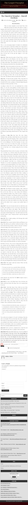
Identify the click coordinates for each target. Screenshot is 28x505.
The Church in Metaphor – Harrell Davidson (14, 17)
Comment (4, 369)
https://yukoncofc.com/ (21, 444)
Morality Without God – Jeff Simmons (8, 412)
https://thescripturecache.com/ (16, 429)
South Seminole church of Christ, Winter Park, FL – (11, 497)
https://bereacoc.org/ (21, 453)
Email (3, 385)
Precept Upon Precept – (6, 483)
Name (3, 383)
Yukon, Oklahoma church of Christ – (8, 491)
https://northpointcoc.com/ (6, 449)
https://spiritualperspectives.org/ (7, 435)
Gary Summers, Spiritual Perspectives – (9, 487)
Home (2, 463)
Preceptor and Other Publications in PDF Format (11, 466)
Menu (3, 12)
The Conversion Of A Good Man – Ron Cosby (10, 401)
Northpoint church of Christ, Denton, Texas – (10, 493)
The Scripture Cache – (5, 485)
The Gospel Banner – (5, 489)
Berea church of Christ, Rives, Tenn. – (9, 495)
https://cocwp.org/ (4, 456)
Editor (19, 20)
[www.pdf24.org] (2, 344)
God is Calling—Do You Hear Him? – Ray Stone (10, 410)
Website (3, 388)
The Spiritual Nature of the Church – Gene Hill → (17, 351)
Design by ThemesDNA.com (14, 503)
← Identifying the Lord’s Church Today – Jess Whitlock (12, 353)
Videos (2, 468)
